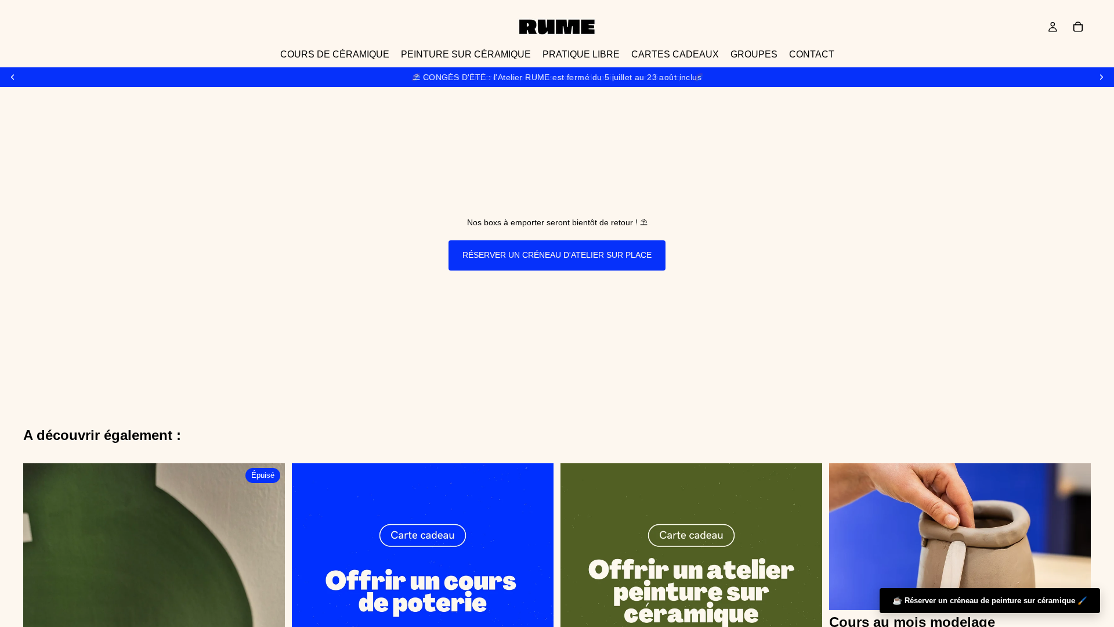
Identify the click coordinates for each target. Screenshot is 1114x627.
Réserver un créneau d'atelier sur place (557, 255)
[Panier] (1078, 26)
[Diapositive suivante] (1101, 77)
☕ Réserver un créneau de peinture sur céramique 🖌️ (989, 600)
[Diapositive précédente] (13, 77)
